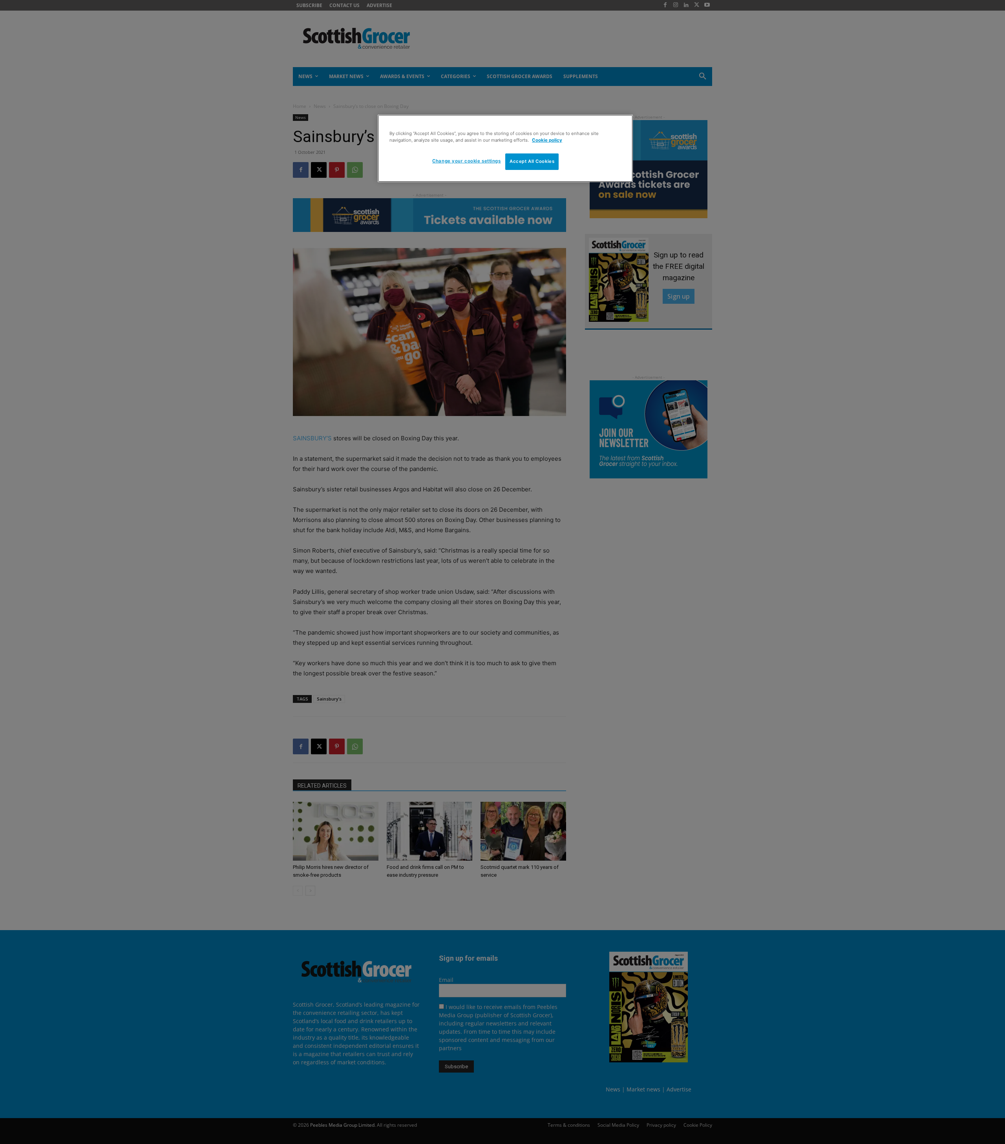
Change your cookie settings (466, 161)
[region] (505, 148)
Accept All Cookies (532, 161)
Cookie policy (547, 140)
